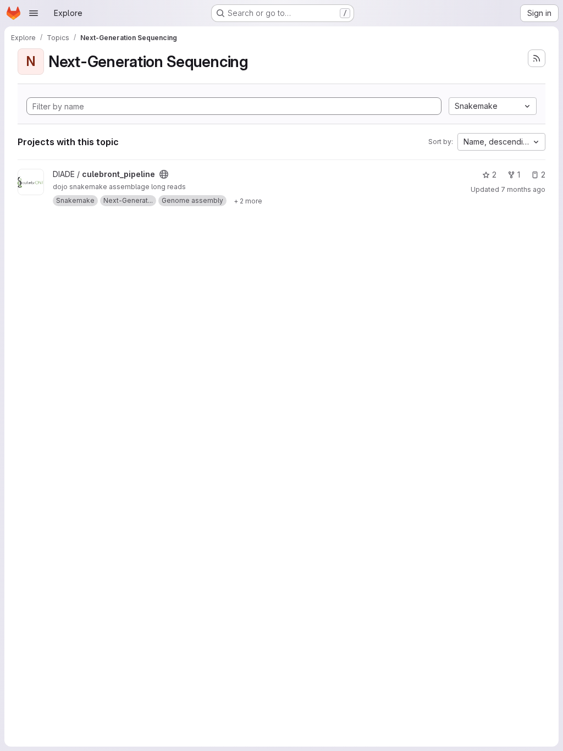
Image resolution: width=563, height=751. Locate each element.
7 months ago (523, 189)
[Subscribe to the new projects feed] (536, 58)
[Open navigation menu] (33, 13)
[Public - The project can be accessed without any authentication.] (163, 174)
